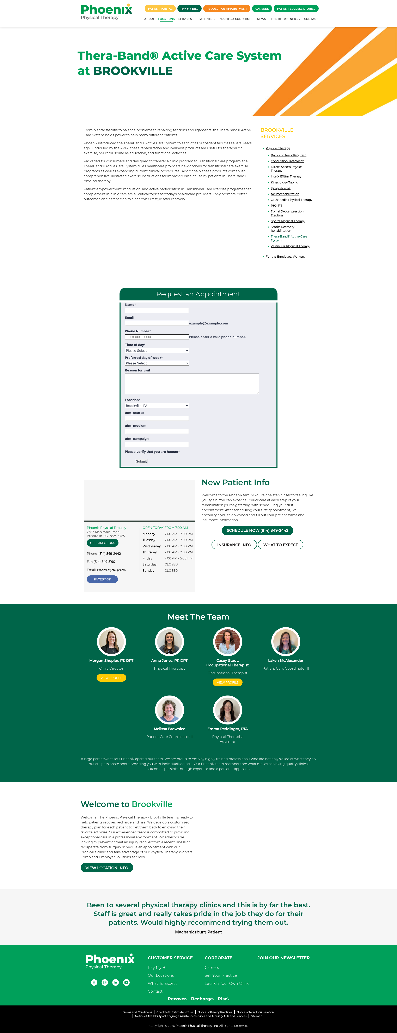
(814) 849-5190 (104, 562)
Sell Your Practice (221, 975)
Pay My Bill (189, 8)
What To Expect (162, 983)
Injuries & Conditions (236, 18)
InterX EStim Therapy (286, 176)
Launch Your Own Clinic (227, 983)
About (149, 18)
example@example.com (208, 323)
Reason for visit (137, 370)
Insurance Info (234, 545)
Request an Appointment (227, 8)
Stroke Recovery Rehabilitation (282, 229)
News (261, 18)
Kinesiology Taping (284, 182)
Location (132, 400)
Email (129, 318)
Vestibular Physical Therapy (290, 246)
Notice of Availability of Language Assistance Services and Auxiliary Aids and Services (190, 1016)
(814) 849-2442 (109, 554)
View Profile (111, 678)
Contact (311, 18)
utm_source (134, 413)
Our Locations (161, 975)
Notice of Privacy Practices (215, 1012)
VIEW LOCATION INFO (107, 868)
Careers (262, 8)
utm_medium (135, 425)
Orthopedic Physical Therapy (291, 200)
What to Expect (280, 545)
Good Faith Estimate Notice (175, 1012)
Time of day (135, 345)
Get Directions (102, 543)
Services (185, 18)
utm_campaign (137, 438)
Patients (205, 18)
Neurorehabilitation (285, 194)
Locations (166, 18)
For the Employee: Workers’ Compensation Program (285, 258)
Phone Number (138, 331)
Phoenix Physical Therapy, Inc (197, 1026)
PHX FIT (276, 205)
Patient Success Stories (296, 8)
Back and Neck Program (288, 155)
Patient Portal (160, 8)
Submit (141, 461)
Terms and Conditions (137, 1012)
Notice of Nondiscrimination (255, 1012)
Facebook (102, 579)
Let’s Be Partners (284, 18)
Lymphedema (281, 188)
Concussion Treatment (287, 161)
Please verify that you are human (152, 452)
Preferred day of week (144, 358)
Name (130, 305)
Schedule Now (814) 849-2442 (257, 530)
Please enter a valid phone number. (217, 337)
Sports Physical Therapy (288, 221)
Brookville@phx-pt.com (111, 569)
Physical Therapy (278, 148)
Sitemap (256, 1016)
